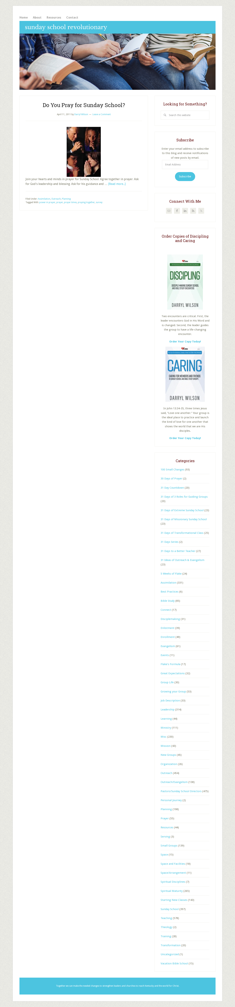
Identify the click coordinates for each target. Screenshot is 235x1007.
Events (165, 655)
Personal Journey (171, 800)
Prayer (165, 818)
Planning (66, 199)
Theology (166, 927)
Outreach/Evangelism (174, 782)
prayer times (70, 202)
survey (99, 202)
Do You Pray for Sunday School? (84, 105)
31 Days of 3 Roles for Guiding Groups (184, 496)
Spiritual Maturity (172, 891)
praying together (86, 202)
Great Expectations (173, 673)
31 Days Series (169, 542)
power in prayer (47, 202)
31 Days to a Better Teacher (178, 551)
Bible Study (168, 600)
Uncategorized (170, 954)
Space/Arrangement (173, 872)
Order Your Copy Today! (185, 438)
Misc (164, 736)
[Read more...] (117, 184)
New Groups (168, 755)
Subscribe (185, 176)
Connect (166, 609)
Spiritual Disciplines (173, 881)
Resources (167, 827)
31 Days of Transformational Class (182, 533)
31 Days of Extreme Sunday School (182, 510)
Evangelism (168, 646)
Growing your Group (173, 691)
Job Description (170, 700)
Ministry (166, 727)
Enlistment (167, 628)
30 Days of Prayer (171, 478)
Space (164, 854)
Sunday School (170, 909)
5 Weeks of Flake (171, 573)
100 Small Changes (172, 469)
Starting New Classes (174, 900)
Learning (166, 718)
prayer (59, 202)
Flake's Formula (170, 664)
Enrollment (168, 637)
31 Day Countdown (172, 487)
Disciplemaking (170, 619)
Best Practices (169, 591)
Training (166, 936)
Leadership (167, 709)
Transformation (170, 945)
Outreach (56, 199)
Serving (165, 836)
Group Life (167, 682)
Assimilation (44, 199)
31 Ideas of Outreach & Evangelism (182, 560)
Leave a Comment (102, 114)
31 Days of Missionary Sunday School (184, 519)
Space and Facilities (173, 863)
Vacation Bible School (174, 963)
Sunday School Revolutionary (117, 55)
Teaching (166, 918)
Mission (166, 746)
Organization (169, 764)
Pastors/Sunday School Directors (181, 791)
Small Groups (169, 845)
